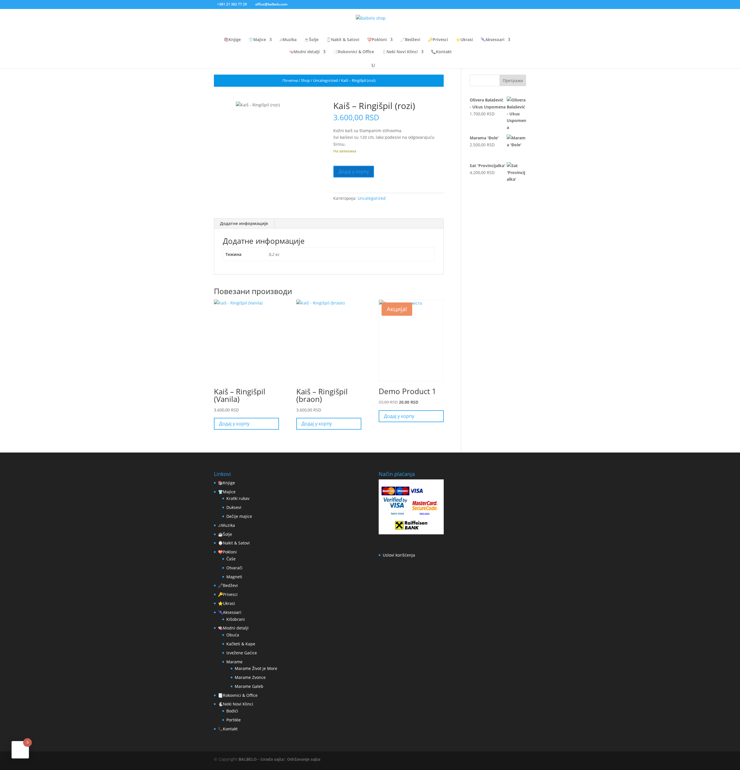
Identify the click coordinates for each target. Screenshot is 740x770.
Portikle (233, 720)
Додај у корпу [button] (234, 423)
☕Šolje (311, 40)
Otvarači (234, 567)
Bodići (232, 711)
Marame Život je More (256, 668)
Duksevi (233, 507)
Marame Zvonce (250, 677)
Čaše (231, 559)
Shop (305, 80)
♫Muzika (288, 40)
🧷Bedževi (410, 40)
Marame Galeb (249, 686)
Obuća (232, 635)
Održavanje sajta (303, 759)
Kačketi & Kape (240, 644)
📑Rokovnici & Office (353, 52)
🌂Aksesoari (492, 40)
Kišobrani (235, 619)
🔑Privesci (438, 40)
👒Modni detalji (304, 52)
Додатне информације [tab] (244, 223)
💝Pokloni (377, 40)
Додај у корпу (353, 171)
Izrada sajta (272, 759)
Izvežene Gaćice (241, 652)
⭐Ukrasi (464, 40)
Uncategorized (325, 80)
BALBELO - (249, 759)
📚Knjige (232, 40)
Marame (234, 661)
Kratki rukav (237, 498)
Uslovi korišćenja (399, 555)
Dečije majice (239, 516)
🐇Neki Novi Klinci (400, 52)
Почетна (290, 80)
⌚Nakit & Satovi (342, 40)
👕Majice (257, 40)
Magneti (234, 576)
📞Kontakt (441, 52)
